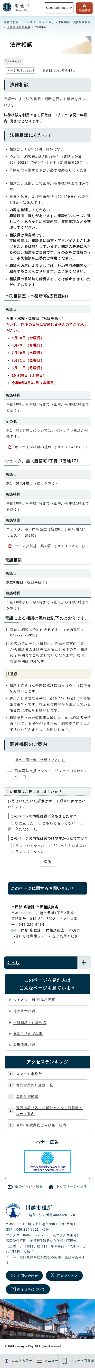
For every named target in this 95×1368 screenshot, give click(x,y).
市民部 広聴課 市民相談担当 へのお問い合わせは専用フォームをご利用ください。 (46, 936)
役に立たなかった (23, 829)
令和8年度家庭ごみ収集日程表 (41, 1125)
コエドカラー (22, 1360)
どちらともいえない (59, 823)
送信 (47, 862)
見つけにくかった (30, 851)
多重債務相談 (24, 1045)
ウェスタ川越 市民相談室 (34, 1000)
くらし (49, 22)
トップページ (33, 22)
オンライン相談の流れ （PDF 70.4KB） (48, 447)
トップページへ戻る (71, 1186)
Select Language (57, 8)
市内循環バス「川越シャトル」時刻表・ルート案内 (49, 1111)
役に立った (24, 823)
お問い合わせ (27, 1275)
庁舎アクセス (67, 1275)
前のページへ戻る (29, 1186)
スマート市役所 (29, 1074)
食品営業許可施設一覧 (34, 1085)
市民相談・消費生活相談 (74, 22)
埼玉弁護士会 (38, 760)
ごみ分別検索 (27, 1096)
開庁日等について (31, 1289)
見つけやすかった (30, 845)
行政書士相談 (24, 1011)
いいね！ (16, 61)
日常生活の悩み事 (18, 27)
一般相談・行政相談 (30, 1022)
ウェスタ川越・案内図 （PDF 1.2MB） (48, 546)
